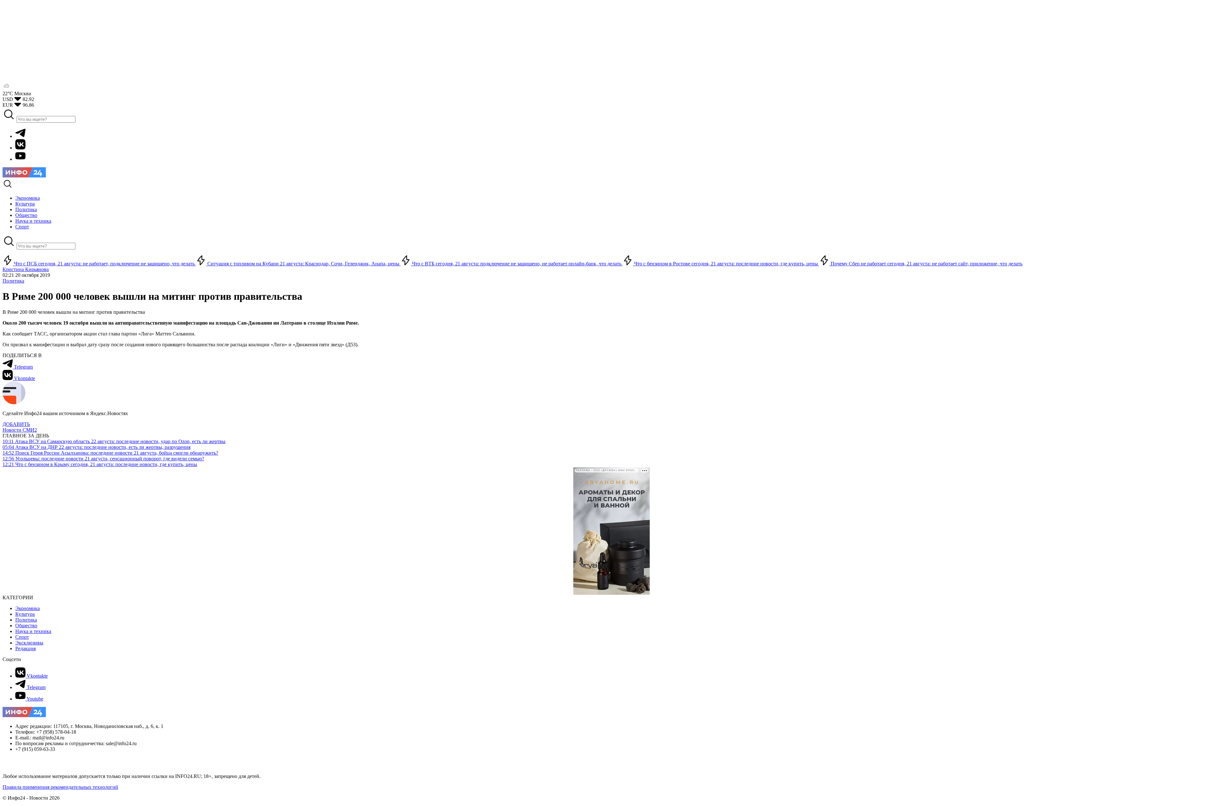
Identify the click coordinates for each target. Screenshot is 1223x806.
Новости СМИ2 (20, 430)
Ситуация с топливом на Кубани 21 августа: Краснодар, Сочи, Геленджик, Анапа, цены (303, 263)
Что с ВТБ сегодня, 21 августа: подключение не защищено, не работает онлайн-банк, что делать (517, 263)
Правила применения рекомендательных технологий (60, 787)
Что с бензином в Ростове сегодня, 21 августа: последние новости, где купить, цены (726, 263)
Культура (25, 614)
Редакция (25, 648)
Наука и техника (33, 631)
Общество (26, 625)
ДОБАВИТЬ (16, 424)
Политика (13, 281)
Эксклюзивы (29, 642)
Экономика (27, 608)
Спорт (22, 637)
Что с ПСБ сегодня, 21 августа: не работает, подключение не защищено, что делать (104, 263)
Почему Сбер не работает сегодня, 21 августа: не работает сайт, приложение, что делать (925, 263)
